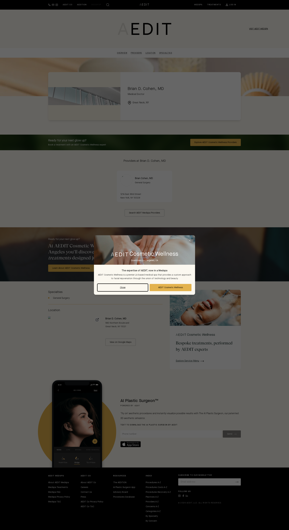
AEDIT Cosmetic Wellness (170, 287)
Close (123, 287)
